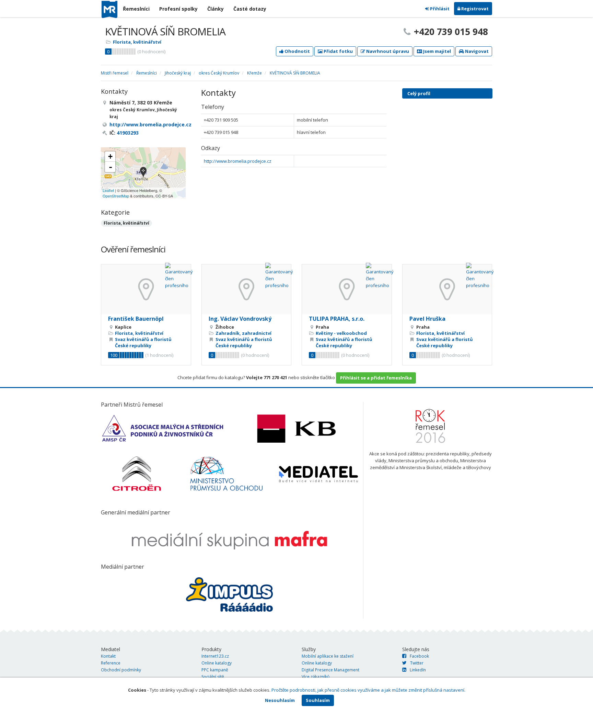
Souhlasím (318, 700)
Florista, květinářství (137, 42)
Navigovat (476, 51)
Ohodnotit (296, 51)
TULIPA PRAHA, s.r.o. (336, 318)
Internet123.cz (215, 656)
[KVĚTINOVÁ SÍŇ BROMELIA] (143, 173)
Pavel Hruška (427, 318)
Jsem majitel (436, 51)
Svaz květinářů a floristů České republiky (143, 342)
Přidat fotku (338, 51)
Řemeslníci (136, 8)
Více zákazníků (315, 677)
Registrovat (474, 8)
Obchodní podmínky (121, 670)
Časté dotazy (249, 8)
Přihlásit (439, 8)
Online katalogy (216, 663)
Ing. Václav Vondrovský (240, 318)
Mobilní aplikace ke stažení (327, 656)
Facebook (419, 656)
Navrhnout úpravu (387, 51)
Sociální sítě (212, 677)
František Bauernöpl (136, 318)
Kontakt (108, 656)
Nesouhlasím (280, 700)
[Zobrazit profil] (146, 289)
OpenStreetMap (116, 195)
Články (215, 8)
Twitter (416, 663)
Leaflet (108, 190)
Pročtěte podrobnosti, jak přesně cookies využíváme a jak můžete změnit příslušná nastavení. (368, 690)
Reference (110, 663)
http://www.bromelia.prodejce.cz (237, 161)
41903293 (128, 132)
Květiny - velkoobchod (341, 333)
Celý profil (418, 93)
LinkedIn (418, 670)
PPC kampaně (214, 670)
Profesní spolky (178, 8)
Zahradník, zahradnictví (243, 333)
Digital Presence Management (330, 670)
